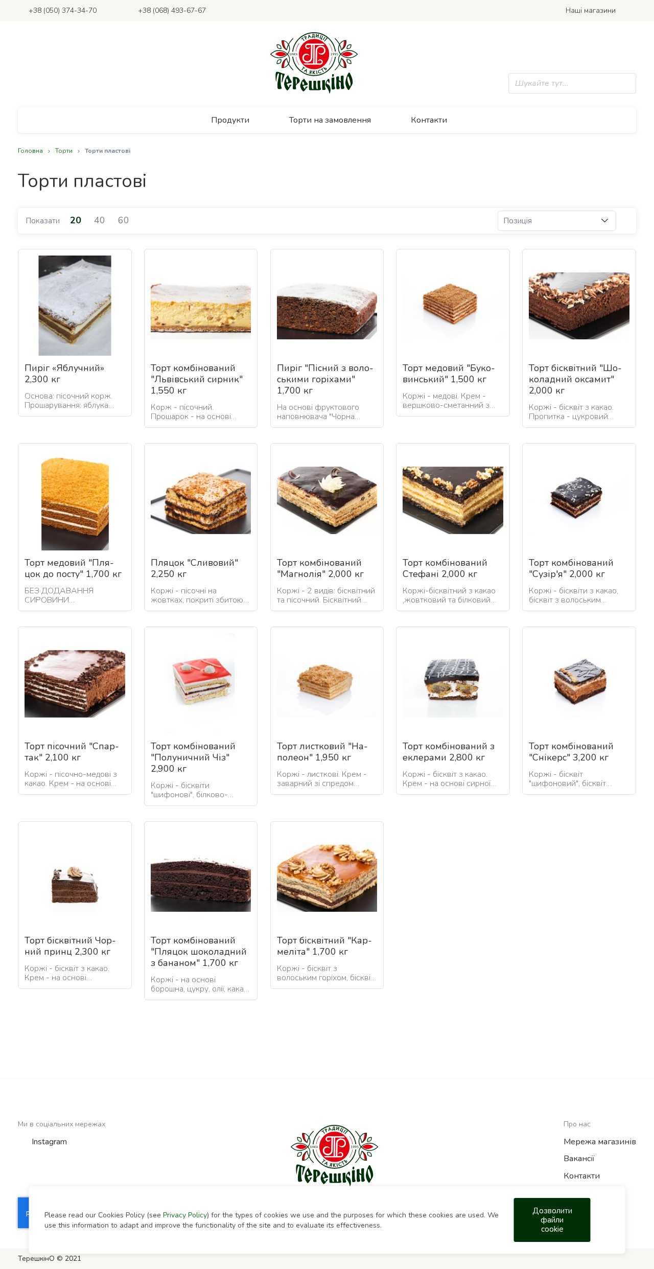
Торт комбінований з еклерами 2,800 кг (449, 752)
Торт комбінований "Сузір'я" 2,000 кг (571, 568)
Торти (64, 151)
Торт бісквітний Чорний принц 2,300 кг (70, 946)
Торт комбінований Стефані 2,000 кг (445, 568)
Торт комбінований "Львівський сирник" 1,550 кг (197, 379)
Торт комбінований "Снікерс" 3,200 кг (571, 752)
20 (77, 220)
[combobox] (572, 83)
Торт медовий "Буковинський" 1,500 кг (449, 373)
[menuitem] (236, 120)
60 (123, 220)
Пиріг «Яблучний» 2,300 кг (64, 373)
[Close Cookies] (604, 1220)
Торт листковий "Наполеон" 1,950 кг (322, 752)
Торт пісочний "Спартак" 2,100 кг (72, 752)
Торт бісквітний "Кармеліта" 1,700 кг (324, 946)
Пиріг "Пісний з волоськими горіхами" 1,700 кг (325, 379)
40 (101, 220)
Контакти (582, 1176)
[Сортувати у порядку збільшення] (622, 221)
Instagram (49, 1141)
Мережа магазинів (600, 1141)
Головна (31, 151)
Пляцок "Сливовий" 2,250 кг (194, 568)
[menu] (327, 120)
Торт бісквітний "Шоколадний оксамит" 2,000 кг (575, 379)
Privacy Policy (185, 1215)
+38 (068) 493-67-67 (172, 10)
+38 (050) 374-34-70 (63, 10)
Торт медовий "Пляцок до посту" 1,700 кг (73, 568)
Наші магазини (591, 10)
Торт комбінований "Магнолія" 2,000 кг (320, 568)
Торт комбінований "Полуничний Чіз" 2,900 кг (193, 757)
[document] (331, 1220)
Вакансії (579, 1158)
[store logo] (314, 63)
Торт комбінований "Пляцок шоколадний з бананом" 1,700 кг (199, 951)
